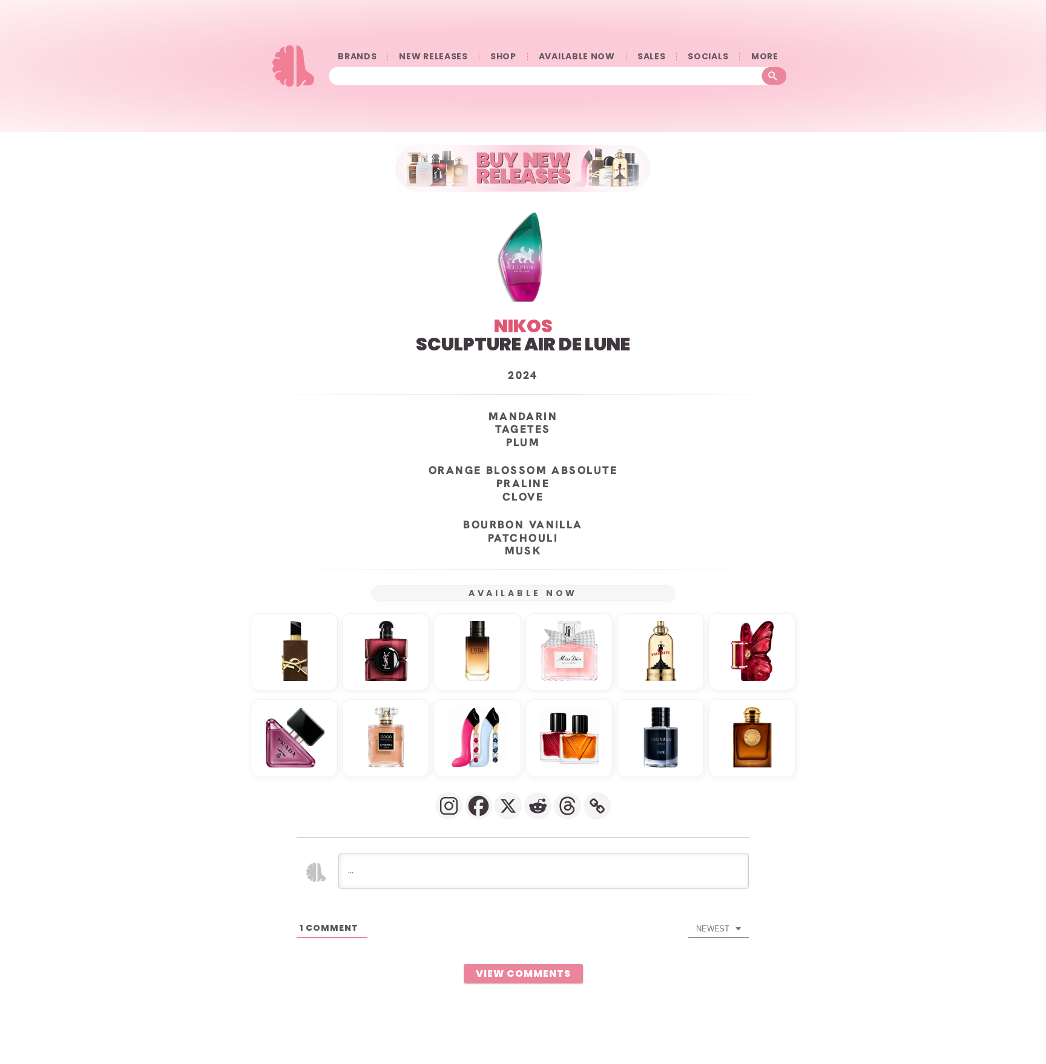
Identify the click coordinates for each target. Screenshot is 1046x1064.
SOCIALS (708, 57)
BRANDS (357, 57)
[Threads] (567, 805)
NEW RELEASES (433, 57)
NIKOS (523, 326)
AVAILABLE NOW (577, 57)
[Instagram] (448, 805)
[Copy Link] (597, 805)
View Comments (523, 973)
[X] (508, 805)
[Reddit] (537, 805)
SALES (651, 57)
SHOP (503, 57)
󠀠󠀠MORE (764, 57)
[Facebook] (478, 805)
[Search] (774, 76)
